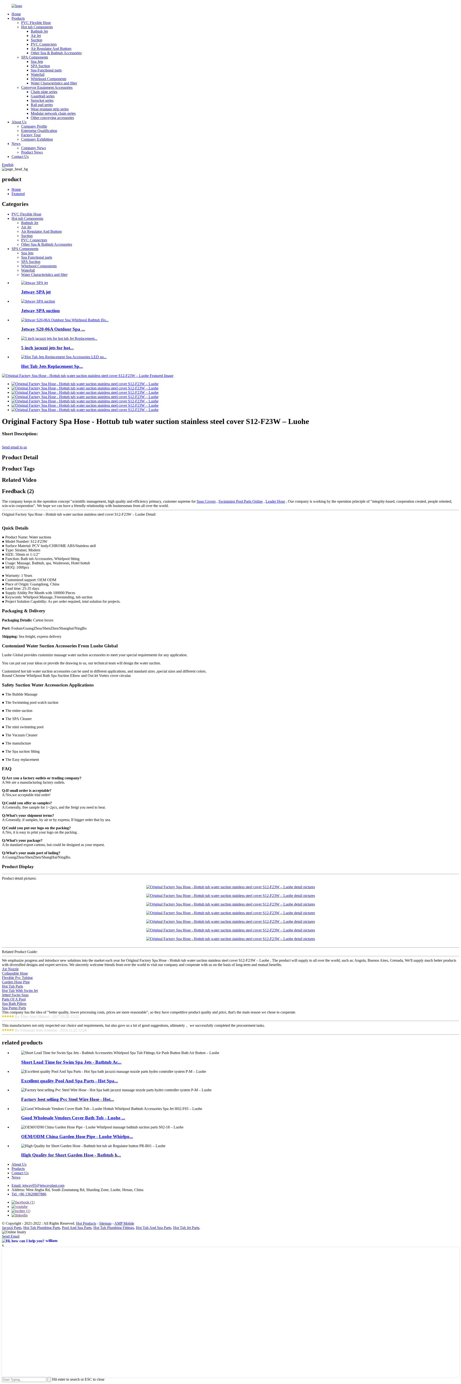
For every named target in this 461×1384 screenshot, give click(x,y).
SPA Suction (40, 66)
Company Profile (34, 126)
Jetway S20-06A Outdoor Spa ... (53, 329)
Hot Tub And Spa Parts (153, 1228)
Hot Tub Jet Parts (186, 1228)
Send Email (10, 1236)
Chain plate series (44, 92)
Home (16, 14)
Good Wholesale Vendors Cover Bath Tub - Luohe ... (73, 1117)
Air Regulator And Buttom (51, 49)
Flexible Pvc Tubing (17, 978)
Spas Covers (206, 501)
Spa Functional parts (46, 70)
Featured (18, 194)
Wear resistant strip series (50, 109)
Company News (33, 148)
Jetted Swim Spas (15, 995)
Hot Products (86, 1223)
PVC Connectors (44, 44)
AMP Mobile (124, 1223)
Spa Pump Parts (14, 1008)
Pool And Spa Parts (76, 1228)
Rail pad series (42, 105)
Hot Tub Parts (12, 986)
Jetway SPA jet (36, 291)
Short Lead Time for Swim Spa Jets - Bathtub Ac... (71, 1062)
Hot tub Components (37, 27)
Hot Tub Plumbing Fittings (113, 1228)
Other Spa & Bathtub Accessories (56, 53)
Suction (36, 40)
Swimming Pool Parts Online (240, 501)
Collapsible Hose (15, 973)
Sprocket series (42, 100)
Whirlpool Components (48, 79)
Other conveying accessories (52, 118)
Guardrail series (43, 96)
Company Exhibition (37, 139)
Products (18, 18)
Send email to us (14, 447)
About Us (19, 122)
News (16, 144)
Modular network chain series (53, 113)
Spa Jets (37, 62)
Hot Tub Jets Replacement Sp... (52, 366)
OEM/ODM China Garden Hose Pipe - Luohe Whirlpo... (77, 1136)
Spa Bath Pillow (14, 1004)
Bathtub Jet (39, 31)
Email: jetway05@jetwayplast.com (38, 1185)
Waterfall (37, 74)
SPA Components (34, 57)
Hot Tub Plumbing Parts (41, 1228)
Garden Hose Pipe (16, 982)
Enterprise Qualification (39, 131)
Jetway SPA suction (40, 310)
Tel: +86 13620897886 (29, 1194)
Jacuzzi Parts (11, 1228)
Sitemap (105, 1223)
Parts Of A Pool (14, 999)
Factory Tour (31, 135)
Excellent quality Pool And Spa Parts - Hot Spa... (69, 1080)
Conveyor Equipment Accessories (47, 87)
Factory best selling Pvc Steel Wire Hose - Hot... (67, 1099)
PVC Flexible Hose (36, 23)
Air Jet (36, 36)
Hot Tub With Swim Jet (20, 991)
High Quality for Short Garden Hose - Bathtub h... (71, 1154)
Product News (32, 152)
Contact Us (20, 157)
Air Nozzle (10, 969)
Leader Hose (275, 501)
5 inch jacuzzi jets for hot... (47, 347)
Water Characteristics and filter (54, 83)
